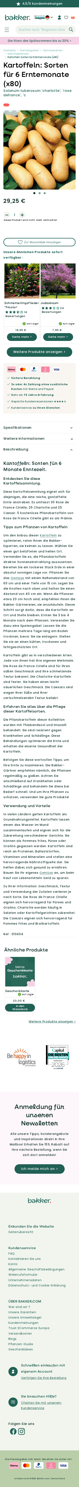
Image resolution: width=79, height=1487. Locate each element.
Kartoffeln (48, 535)
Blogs (12, 1339)
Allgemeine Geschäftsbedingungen (36, 1269)
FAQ (11, 1253)
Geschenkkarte (17, 991)
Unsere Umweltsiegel (24, 1317)
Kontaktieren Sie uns (24, 1259)
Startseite (9, 50)
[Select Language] (49, 19)
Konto (13, 1264)
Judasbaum (50, 303)
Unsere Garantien (22, 1312)
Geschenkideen (20, 1349)
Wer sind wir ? (19, 1307)
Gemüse (17, 578)
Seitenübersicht (20, 1232)
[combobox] (45, 29)
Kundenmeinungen (23, 1323)
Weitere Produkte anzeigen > (39, 352)
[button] (4, 30)
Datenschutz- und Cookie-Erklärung (37, 1285)
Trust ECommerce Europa (28, 1328)
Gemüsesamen (53, 50)
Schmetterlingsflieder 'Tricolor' (21, 305)
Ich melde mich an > (39, 1169)
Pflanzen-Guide (20, 1344)
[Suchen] (71, 29)
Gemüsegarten (29, 50)
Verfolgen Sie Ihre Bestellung (43, 1378)
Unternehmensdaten (25, 1280)
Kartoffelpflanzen (18, 54)
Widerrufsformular (22, 1275)
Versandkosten (20, 1333)
